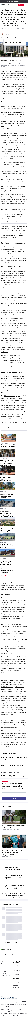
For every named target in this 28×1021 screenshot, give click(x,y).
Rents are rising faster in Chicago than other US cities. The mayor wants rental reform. (15, 878)
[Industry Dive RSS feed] (12, 954)
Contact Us (4, 968)
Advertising (16, 965)
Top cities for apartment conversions (13, 765)
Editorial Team (5, 966)
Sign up (20, 4)
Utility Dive (16, 985)
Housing (21, 776)
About (2, 964)
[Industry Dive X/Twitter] (9, 954)
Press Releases (5, 977)
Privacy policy (4, 1013)
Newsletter (4, 971)
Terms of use (12, 1013)
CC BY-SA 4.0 (4, 66)
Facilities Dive (16, 982)
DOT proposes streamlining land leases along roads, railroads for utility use (14, 887)
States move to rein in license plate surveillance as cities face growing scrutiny (15, 895)
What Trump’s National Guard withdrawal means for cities (13, 827)
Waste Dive (16, 987)
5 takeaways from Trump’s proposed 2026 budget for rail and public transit (13, 852)
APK (17, 65)
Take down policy (21, 1013)
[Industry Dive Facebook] (5, 954)
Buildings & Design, (13, 776)
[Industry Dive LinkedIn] (2, 954)
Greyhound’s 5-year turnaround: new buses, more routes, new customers (15, 869)
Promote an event (18, 974)
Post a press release (12, 942)
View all (4, 942)
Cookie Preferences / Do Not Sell (10, 1015)
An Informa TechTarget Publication (14, 1)
